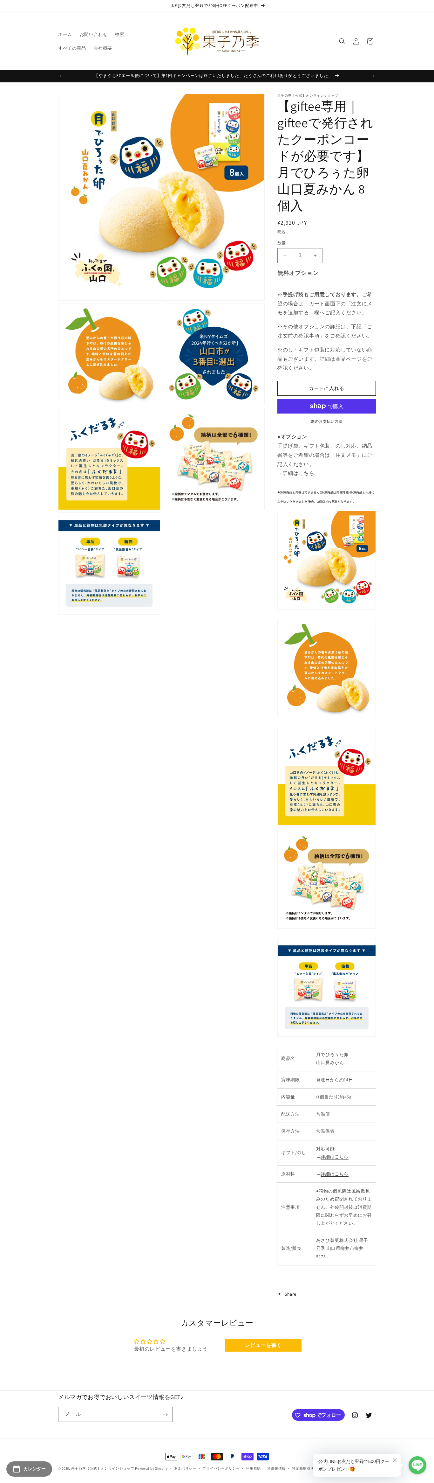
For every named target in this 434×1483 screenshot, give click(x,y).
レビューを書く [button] (263, 1345)
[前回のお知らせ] (60, 76)
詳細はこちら (335, 1156)
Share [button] (290, 1294)
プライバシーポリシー (221, 1468)
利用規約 (253, 1468)
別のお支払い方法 (326, 421)
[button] (342, 41)
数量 (281, 243)
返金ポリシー (185, 1468)
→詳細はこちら (295, 473)
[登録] (165, 1414)
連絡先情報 (276, 1468)
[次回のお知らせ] (374, 76)
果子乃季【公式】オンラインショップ (102, 1468)
